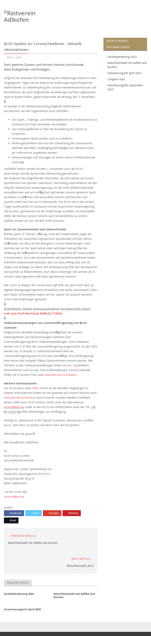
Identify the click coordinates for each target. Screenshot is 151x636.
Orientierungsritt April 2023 (124, 73)
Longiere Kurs (116, 79)
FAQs (35, 388)
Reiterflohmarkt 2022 (79, 566)
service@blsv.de (14, 407)
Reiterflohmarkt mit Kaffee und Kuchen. (33, 543)
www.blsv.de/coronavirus (60, 375)
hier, (70, 365)
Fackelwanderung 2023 (122, 57)
